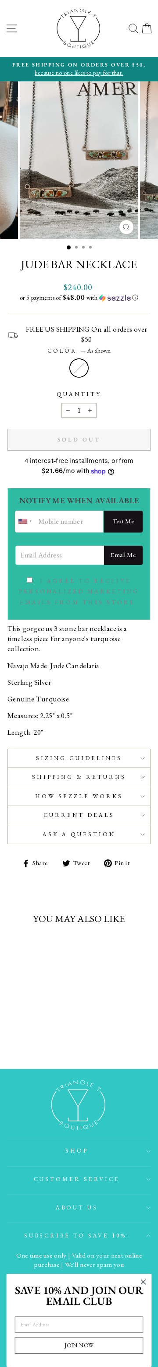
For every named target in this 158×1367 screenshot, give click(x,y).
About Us (77, 1207)
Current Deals (79, 815)
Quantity (79, 394)
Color (79, 350)
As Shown (79, 368)
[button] (79, 297)
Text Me (123, 521)
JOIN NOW (79, 1345)
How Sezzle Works (79, 796)
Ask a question (79, 834)
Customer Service (77, 1179)
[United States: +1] (25, 521)
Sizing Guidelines (79, 758)
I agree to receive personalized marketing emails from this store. (79, 591)
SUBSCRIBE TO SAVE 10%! (76, 1235)
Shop (76, 1150)
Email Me (123, 554)
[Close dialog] (143, 1282)
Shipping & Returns (79, 777)
